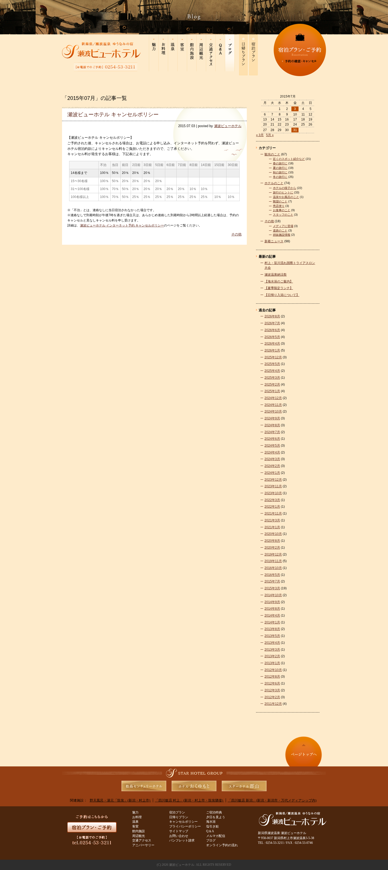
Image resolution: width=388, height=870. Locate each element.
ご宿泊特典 (214, 812)
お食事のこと (281, 210)
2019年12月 (273, 554)
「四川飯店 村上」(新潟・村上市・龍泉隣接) (189, 800)
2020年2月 (272, 547)
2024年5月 (272, 445)
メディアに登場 (283, 226)
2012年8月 (272, 676)
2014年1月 (272, 622)
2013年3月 (272, 649)
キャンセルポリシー (183, 821)
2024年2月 (272, 466)
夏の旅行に (280, 167)
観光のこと (272, 154)
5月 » (270, 135)
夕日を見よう (215, 817)
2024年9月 (272, 418)
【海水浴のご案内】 (278, 281)
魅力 (135, 812)
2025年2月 (272, 384)
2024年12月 (273, 398)
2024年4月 (272, 452)
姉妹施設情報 (281, 234)
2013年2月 (272, 656)
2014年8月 (272, 608)
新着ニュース (273, 241)
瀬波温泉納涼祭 (275, 274)
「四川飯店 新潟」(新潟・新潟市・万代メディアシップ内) (272, 800)
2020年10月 (273, 533)
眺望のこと (280, 201)
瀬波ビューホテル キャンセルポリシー (113, 114)
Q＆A (210, 831)
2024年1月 (272, 472)
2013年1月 (272, 663)
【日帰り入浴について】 (281, 295)
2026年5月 (272, 337)
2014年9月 (272, 602)
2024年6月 (272, 438)
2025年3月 (272, 377)
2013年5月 (272, 635)
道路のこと (280, 230)
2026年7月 (272, 323)
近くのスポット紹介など (289, 158)
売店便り (279, 205)
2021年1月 (272, 527)
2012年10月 (273, 670)
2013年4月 (272, 642)
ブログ (211, 840)
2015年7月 (272, 581)
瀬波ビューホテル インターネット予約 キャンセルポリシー (122, 225)
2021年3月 (272, 520)
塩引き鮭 (212, 826)
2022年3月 (272, 500)
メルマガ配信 (215, 836)
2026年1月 (272, 350)
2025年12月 (273, 357)
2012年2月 (272, 697)
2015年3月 (272, 588)
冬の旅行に (280, 176)
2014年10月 (273, 595)
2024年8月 (272, 425)
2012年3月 (272, 690)
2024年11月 (273, 404)
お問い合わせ (178, 836)
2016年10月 (273, 568)
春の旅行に (280, 163)
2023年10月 (273, 493)
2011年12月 (273, 703)
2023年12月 (273, 479)
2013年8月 (272, 629)
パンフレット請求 (182, 840)
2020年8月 (272, 540)
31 (295, 130)
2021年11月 (273, 513)
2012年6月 (272, 683)
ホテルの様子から (284, 187)
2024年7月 (272, 432)
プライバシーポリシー (185, 826)
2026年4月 (272, 343)
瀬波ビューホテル (228, 126)
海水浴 (211, 821)
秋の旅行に (280, 172)
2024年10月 (273, 411)
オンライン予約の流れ (222, 845)
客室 (135, 826)
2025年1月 (272, 391)
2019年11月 (273, 561)
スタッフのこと (283, 214)
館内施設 (138, 831)
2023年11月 (273, 486)
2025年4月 (272, 370)
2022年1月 (272, 506)
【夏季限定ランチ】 (278, 288)
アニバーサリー (143, 845)
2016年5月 (272, 574)
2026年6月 (272, 330)
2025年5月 (272, 363)
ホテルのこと (273, 183)
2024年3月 (272, 459)
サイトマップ (178, 831)
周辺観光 (138, 836)
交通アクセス (141, 840)
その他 (236, 234)
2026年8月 (272, 316)
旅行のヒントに (283, 192)
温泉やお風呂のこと (286, 196)
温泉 (135, 821)
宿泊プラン (177, 812)
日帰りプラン (178, 817)
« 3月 (260, 135)
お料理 (137, 817)
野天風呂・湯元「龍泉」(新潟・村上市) (120, 800)
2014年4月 (272, 615)
